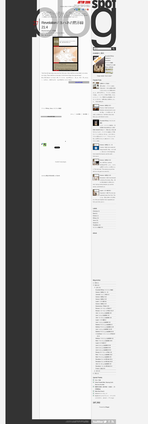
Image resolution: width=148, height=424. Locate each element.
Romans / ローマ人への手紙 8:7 (104, 308)
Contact (87, 421)
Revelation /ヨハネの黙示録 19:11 (104, 359)
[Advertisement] (103, 413)
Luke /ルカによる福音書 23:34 (103, 345)
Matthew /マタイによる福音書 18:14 (105, 331)
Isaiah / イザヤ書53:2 (101, 320)
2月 (97, 371)
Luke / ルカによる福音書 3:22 (103, 322)
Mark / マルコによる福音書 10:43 (104, 340)
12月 (97, 287)
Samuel (95, 222)
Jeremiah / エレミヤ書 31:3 (102, 294)
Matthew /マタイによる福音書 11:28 (105, 327)
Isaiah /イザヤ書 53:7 (101, 343)
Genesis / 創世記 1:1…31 (106, 144)
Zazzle (58, 175)
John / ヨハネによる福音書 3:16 (104, 317)
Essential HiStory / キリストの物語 (104, 290)
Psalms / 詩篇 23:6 (100, 368)
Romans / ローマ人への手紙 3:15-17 (105, 310)
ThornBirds (95, 225)
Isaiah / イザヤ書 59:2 (105, 190)
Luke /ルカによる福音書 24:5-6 (103, 350)
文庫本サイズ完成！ (105, 83)
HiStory (47, 108)
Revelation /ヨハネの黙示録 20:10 (104, 361)
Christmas (95, 211)
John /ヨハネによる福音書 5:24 (103, 364)
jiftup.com (84, 2)
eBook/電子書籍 (79, 82)
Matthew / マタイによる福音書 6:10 (104, 338)
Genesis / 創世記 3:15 (105, 175)
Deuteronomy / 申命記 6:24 (102, 306)
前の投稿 (85, 114)
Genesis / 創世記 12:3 (105, 105)
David (94, 213)
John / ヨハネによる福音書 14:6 (104, 313)
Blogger (107, 407)
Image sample (100, 76)
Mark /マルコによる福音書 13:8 (103, 357)
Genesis (95, 215)
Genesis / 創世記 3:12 (105, 160)
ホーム (72, 114)
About (82, 421)
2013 (96, 285)
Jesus (51, 108)
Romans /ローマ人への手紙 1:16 (104, 352)
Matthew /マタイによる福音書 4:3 (104, 324)
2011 (96, 373)
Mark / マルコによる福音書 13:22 (104, 354)
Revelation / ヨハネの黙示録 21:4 (104, 366)
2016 (96, 283)
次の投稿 (78, 114)
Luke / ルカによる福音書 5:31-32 (104, 329)
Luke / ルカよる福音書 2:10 (102, 315)
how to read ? (108, 76)
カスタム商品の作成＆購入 (48, 175)
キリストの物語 (57, 108)
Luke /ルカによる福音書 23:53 (103, 347)
